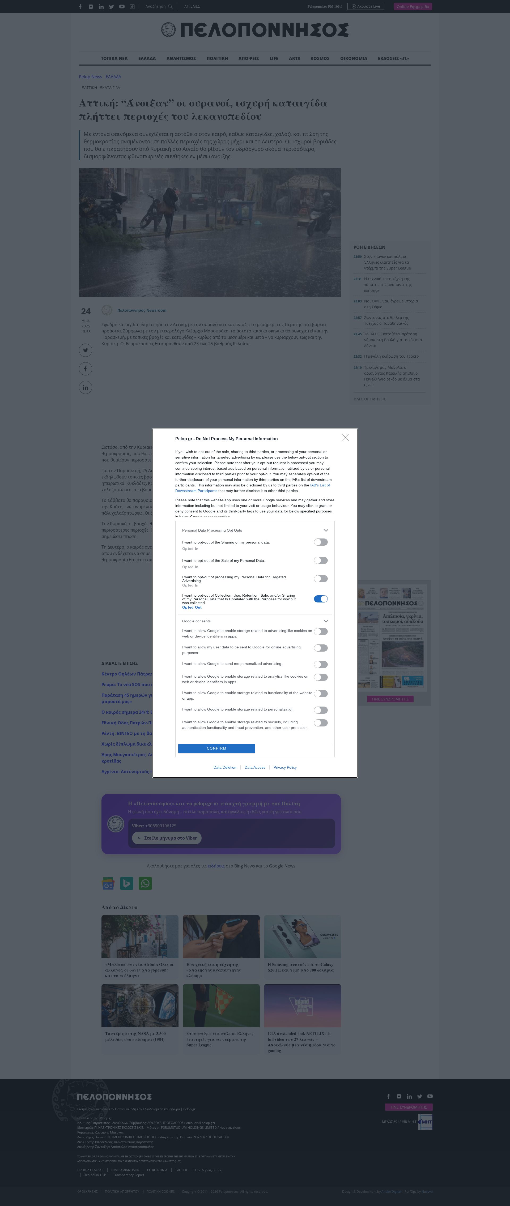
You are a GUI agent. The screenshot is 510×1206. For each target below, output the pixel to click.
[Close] (347, 439)
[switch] (321, 542)
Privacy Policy (285, 767)
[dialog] (255, 603)
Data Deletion (225, 767)
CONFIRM (217, 748)
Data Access (255, 767)
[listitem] (255, 530)
